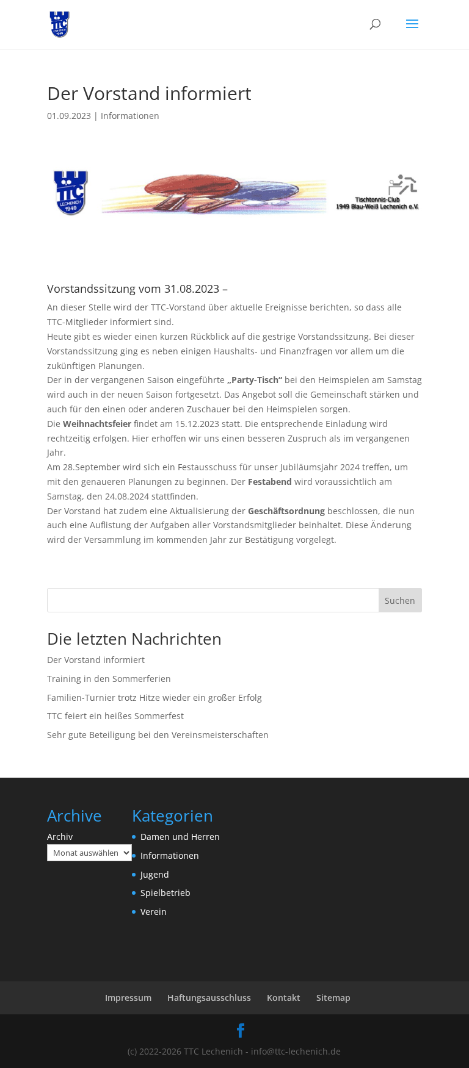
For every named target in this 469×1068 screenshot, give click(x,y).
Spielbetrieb (165, 892)
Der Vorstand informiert (96, 659)
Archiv (60, 836)
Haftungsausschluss (209, 997)
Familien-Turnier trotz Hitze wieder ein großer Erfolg (154, 697)
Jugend (154, 874)
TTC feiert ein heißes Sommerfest (115, 716)
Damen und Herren (180, 836)
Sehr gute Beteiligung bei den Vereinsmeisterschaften (158, 734)
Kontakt (283, 997)
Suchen (400, 600)
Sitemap (333, 997)
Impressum (128, 997)
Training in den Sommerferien (109, 678)
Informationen (130, 115)
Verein (153, 911)
